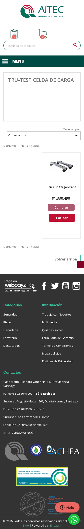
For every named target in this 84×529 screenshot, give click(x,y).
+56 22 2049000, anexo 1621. (30, 425)
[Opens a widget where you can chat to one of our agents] (67, 507)
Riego (7, 322)
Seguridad (10, 314)
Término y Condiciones (57, 346)
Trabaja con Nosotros (56, 314)
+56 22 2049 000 (21, 394)
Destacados (11, 346)
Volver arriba (65, 259)
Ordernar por (43, 135)
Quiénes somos (53, 330)
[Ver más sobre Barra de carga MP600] (61, 166)
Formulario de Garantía (58, 338)
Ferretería (10, 338)
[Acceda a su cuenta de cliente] (70, 33)
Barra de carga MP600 (61, 187)
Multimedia (49, 322)
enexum (56, 525)
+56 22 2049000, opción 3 (27, 409)
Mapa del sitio (51, 353)
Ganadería (10, 330)
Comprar (61, 207)
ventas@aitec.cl (22, 433)
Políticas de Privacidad (57, 361)
